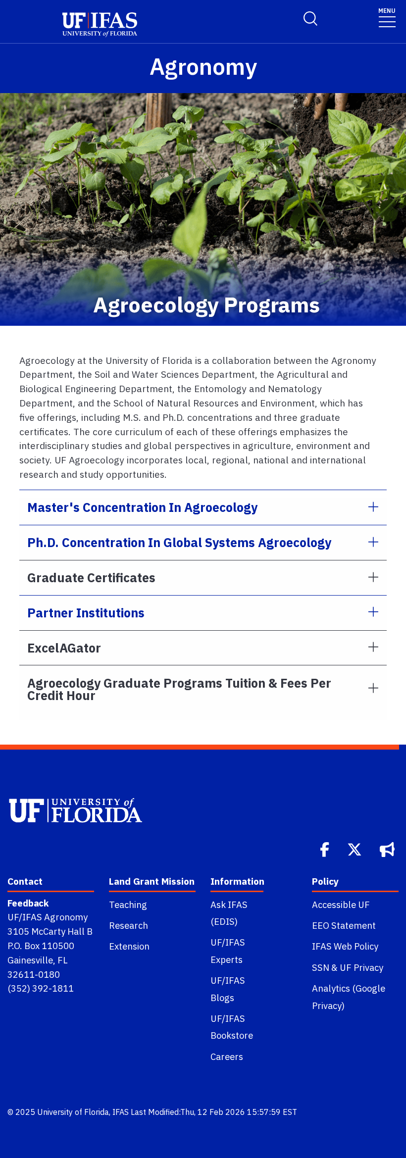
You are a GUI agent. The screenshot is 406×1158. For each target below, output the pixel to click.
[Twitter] (355, 849)
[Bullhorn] (388, 849)
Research (128, 925)
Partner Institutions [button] (86, 612)
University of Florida (73, 1112)
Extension (129, 946)
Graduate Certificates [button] (91, 577)
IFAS (120, 1112)
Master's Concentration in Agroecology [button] (142, 507)
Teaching (128, 904)
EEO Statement (344, 925)
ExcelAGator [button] (64, 648)
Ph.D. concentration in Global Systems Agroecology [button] (179, 542)
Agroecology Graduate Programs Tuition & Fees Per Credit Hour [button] (179, 689)
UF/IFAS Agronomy (47, 917)
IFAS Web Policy (345, 946)
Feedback (28, 903)
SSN (320, 967)
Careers (226, 1056)
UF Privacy (361, 967)
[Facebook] (325, 849)
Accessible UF (341, 904)
